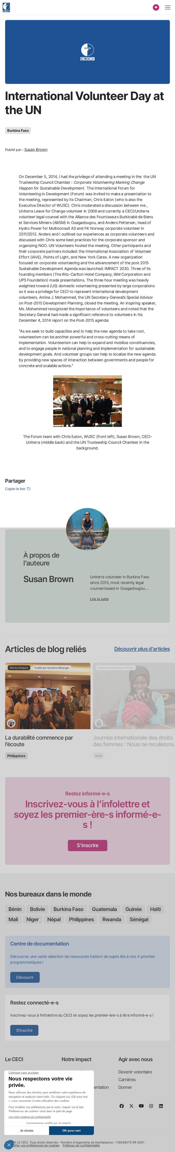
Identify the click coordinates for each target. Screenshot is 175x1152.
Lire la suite (99, 599)
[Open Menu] (167, 7)
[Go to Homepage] (6, 7)
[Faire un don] (156, 7)
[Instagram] (153, 1108)
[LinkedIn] (163, 1108)
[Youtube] (143, 1108)
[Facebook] (123, 1108)
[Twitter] (133, 1108)
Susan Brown (35, 149)
